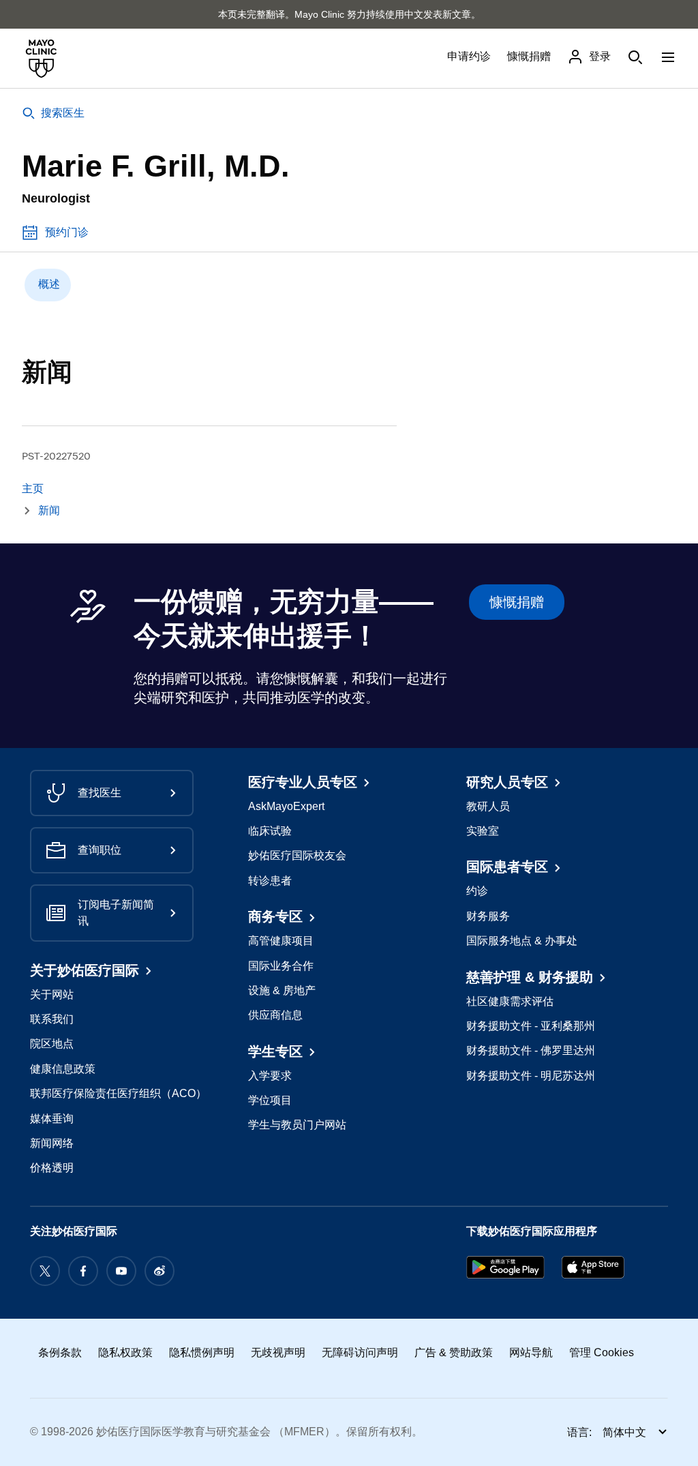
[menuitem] (48, 285)
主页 (33, 488)
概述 (49, 284)
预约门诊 (67, 232)
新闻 (49, 510)
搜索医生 (63, 112)
